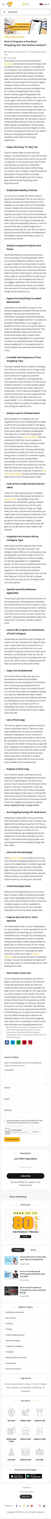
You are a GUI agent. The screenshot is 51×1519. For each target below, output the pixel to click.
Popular (18, 1250)
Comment (9, 1070)
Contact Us (27, 1487)
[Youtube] (31, 1506)
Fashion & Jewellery (14, 1346)
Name (7, 1088)
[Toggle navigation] (3, 4)
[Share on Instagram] (30, 1042)
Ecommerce (11, 1363)
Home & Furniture (13, 1369)
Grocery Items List (39, 1035)
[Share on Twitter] (13, 1042)
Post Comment (12, 1139)
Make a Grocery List (13, 1037)
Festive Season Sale (16, 1027)
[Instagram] (28, 1506)
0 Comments (11, 58)
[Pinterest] (24, 1506)
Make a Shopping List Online (34, 1027)
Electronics (11, 1318)
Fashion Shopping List (25, 1035)
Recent (33, 1250)
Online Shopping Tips (14, 37)
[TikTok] (44, 1506)
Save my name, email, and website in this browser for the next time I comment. (24, 1121)
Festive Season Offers (24, 1032)
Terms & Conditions (26, 1492)
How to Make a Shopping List (16, 1030)
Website (8, 1110)
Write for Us (26, 1497)
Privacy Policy (25, 1185)
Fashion (9, 1323)
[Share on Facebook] (7, 1042)
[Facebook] (16, 1506)
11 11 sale (34, 1384)
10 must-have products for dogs (17, 1384)
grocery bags (16, 858)
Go (4, 12)
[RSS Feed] (40, 1506)
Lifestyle (9, 1352)
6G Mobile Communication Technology (26, 1387)
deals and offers (30, 437)
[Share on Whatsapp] (18, 1042)
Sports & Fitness (13, 1340)
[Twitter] (20, 1506)
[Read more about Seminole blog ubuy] (10, 4)
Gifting (9, 1329)
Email (7, 1099)
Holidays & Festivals (14, 1312)
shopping (8, 64)
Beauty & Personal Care (16, 1357)
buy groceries (10, 499)
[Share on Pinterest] (24, 1042)
